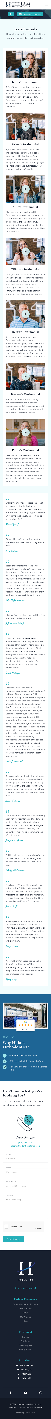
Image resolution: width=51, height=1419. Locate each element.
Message (9, 1195)
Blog (26, 1321)
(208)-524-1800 (25, 1280)
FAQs (25, 1312)
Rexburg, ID (26, 1369)
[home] (16, 4)
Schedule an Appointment (25, 1304)
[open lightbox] (25, 64)
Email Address (12, 1181)
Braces (25, 1337)
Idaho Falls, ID (26, 1365)
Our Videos (25, 1317)
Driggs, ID (26, 1378)
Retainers (25, 1341)
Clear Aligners (25, 1345)
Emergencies (25, 1349)
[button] (45, 5)
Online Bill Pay (25, 1308)
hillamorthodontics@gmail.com (26, 1146)
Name (8, 1154)
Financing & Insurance (25, 1412)
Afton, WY (26, 1374)
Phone (8, 1168)
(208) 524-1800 (25, 1142)
